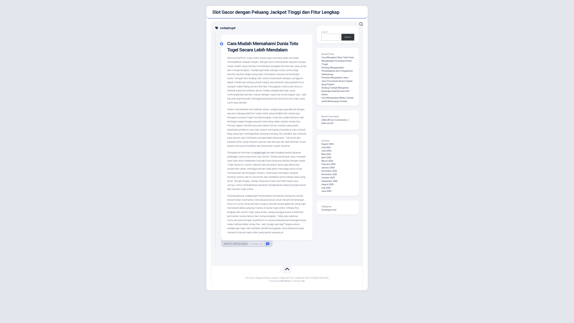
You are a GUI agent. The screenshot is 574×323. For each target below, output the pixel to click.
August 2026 (327, 144)
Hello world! (327, 123)
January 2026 (328, 167)
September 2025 (329, 181)
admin (244, 243)
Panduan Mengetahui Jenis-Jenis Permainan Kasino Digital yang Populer (336, 81)
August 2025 (327, 184)
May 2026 (326, 154)
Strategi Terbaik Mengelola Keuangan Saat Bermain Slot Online (335, 91)
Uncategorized (256, 244)
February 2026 (328, 164)
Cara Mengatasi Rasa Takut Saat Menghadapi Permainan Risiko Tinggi (337, 60)
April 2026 (326, 157)
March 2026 (327, 161)
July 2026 (326, 147)
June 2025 (326, 191)
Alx (303, 281)
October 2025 (328, 177)
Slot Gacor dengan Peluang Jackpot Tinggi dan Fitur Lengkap (275, 12)
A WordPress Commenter (334, 120)
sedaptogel (259, 152)
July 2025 (326, 188)
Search (324, 32)
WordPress (285, 281)
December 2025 (329, 171)
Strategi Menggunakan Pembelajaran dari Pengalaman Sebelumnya (337, 71)
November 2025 (329, 174)
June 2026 (326, 151)
